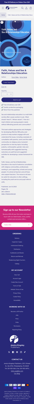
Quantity (4, 91)
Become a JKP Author (17, 311)
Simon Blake (15, 77)
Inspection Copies (17, 242)
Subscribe (7, 225)
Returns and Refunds (17, 256)
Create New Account (17, 282)
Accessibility (17, 300)
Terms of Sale (17, 285)
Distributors (17, 249)
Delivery (17, 238)
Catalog (17, 263)
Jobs (17, 315)
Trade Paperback (8, 82)
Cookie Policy (17, 296)
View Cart (17, 275)
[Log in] (26, 8)
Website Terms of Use (17, 289)
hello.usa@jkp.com (17, 371)
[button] (2, 8)
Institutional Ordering (17, 245)
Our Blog (17, 373)
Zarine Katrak (23, 77)
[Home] (11, 8)
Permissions (17, 326)
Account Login (17, 278)
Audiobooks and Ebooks (17, 253)
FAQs (17, 322)
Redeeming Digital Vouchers (17, 260)
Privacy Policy (17, 293)
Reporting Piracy (17, 329)
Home (3, 15)
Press (17, 318)
